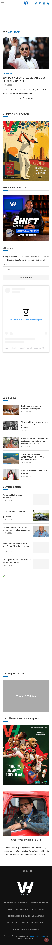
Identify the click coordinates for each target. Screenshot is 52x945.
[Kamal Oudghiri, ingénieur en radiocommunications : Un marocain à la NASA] (11, 442)
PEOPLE (35, 923)
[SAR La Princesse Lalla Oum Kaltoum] (11, 474)
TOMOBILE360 (14, 916)
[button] (5, 696)
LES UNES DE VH (11, 902)
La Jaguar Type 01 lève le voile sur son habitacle (17, 561)
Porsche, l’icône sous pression (12, 496)
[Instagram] (44, 4)
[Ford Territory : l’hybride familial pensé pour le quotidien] (41, 515)
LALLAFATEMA (26, 909)
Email (5, 265)
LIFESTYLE (25, 923)
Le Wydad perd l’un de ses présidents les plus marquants (16, 528)
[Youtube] (48, 4)
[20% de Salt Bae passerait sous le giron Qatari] (26, 53)
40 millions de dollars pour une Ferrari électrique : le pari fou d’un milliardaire (16, 546)
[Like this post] (20, 98)
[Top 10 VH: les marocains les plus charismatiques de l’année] (11, 426)
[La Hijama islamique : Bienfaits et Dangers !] (11, 410)
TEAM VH (34, 902)
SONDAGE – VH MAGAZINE (32, 916)
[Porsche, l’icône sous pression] (41, 499)
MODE (42, 923)
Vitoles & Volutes (26, 696)
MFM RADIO (39, 909)
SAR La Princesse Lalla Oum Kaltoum (34, 472)
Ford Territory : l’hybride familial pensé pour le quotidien (14, 514)
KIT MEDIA (43, 902)
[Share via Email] (32, 98)
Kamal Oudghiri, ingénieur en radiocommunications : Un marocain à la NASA (34, 441)
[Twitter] (40, 4)
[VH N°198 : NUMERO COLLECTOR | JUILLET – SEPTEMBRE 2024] (11, 458)
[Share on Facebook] (23, 98)
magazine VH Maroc (37, 936)
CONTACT (24, 902)
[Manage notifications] (46, 940)
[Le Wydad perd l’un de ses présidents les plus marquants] (41, 531)
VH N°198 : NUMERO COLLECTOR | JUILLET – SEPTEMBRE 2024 (32, 457)
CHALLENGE (13, 909)
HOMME (16, 930)
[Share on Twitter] (26, 98)
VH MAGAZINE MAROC (30, 930)
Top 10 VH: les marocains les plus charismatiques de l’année (34, 424)
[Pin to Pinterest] (29, 98)
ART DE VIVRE (13, 923)
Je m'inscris (26, 277)
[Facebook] (36, 4)
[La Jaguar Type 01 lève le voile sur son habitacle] (41, 564)
